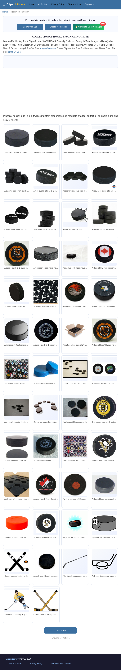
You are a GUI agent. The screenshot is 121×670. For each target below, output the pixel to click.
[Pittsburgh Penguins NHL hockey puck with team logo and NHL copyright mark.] (45, 523)
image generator (48, 48)
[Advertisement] (60, 91)
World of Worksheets (61, 663)
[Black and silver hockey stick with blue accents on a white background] (75, 561)
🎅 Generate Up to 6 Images (89, 26)
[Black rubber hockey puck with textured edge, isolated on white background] (16, 292)
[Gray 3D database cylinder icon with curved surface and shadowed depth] (16, 330)
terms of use (14, 52)
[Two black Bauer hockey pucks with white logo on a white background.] (16, 215)
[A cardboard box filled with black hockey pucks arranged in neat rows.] (16, 484)
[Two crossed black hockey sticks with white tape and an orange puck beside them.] (16, 562)
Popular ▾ (89, 4)
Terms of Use (74, 4)
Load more (60, 630)
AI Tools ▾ (42, 4)
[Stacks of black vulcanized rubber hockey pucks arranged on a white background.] (104, 215)
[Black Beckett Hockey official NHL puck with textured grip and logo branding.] (45, 176)
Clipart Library (12, 659)
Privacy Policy (57, 4)
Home (31, 4)
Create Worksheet (58, 27)
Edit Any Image (30, 27)
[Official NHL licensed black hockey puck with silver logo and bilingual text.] (45, 330)
